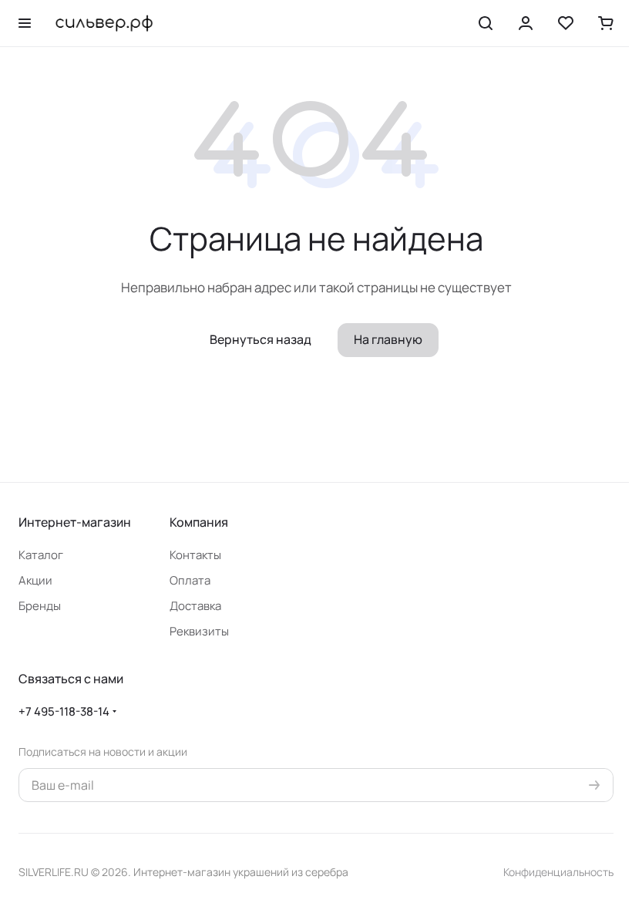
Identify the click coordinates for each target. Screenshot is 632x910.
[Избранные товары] (565, 23)
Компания (199, 522)
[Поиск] (485, 23)
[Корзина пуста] (606, 23)
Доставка (195, 606)
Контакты (195, 555)
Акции (35, 580)
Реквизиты (199, 631)
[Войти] (525, 23)
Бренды (39, 606)
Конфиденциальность (558, 872)
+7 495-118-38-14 (63, 711)
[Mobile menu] (24, 23)
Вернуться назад (260, 339)
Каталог (40, 555)
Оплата (190, 580)
